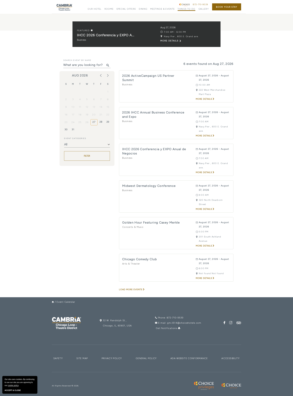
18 (79, 114)
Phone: (170, 317)
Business (81, 40)
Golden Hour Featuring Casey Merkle (151, 222)
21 (100, 114)
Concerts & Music (133, 227)
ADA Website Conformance (189, 358)
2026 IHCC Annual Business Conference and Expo (153, 114)
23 (66, 122)
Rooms (109, 9)
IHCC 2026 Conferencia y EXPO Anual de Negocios (154, 151)
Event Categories (75, 138)
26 (87, 122)
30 (66, 129)
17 (73, 114)
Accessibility (230, 358)
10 (73, 106)
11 (80, 106)
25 (80, 122)
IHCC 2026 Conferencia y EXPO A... (105, 35)
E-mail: (179, 323)
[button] (226, 6)
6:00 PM (203, 268)
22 (108, 114)
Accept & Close (13, 390)
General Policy (146, 358)
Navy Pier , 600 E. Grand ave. (181, 36)
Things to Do (186, 9)
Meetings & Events (162, 9)
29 (108, 121)
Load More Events (130, 289)
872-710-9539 (200, 4)
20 (94, 114)
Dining (143, 9)
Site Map (82, 358)
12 (87, 106)
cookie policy (13, 385)
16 (66, 114)
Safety (58, 358)
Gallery (203, 9)
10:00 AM (204, 85)
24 (73, 122)
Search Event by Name (77, 60)
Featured (84, 30)
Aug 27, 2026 (168, 27)
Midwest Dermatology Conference (149, 186)
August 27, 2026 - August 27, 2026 (214, 77)
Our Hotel (94, 9)
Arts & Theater (131, 263)
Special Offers (126, 9)
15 (108, 106)
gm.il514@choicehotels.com (184, 323)
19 (87, 114)
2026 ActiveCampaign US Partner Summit (148, 78)
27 (93, 122)
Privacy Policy (112, 358)
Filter (87, 156)
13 (94, 106)
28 (101, 121)
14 (101, 106)
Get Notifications (167, 328)
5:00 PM (203, 231)
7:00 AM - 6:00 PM (175, 32)
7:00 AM (203, 121)
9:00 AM (204, 195)
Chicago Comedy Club (139, 259)
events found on (208, 64)
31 (73, 129)
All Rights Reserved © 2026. (65, 386)
